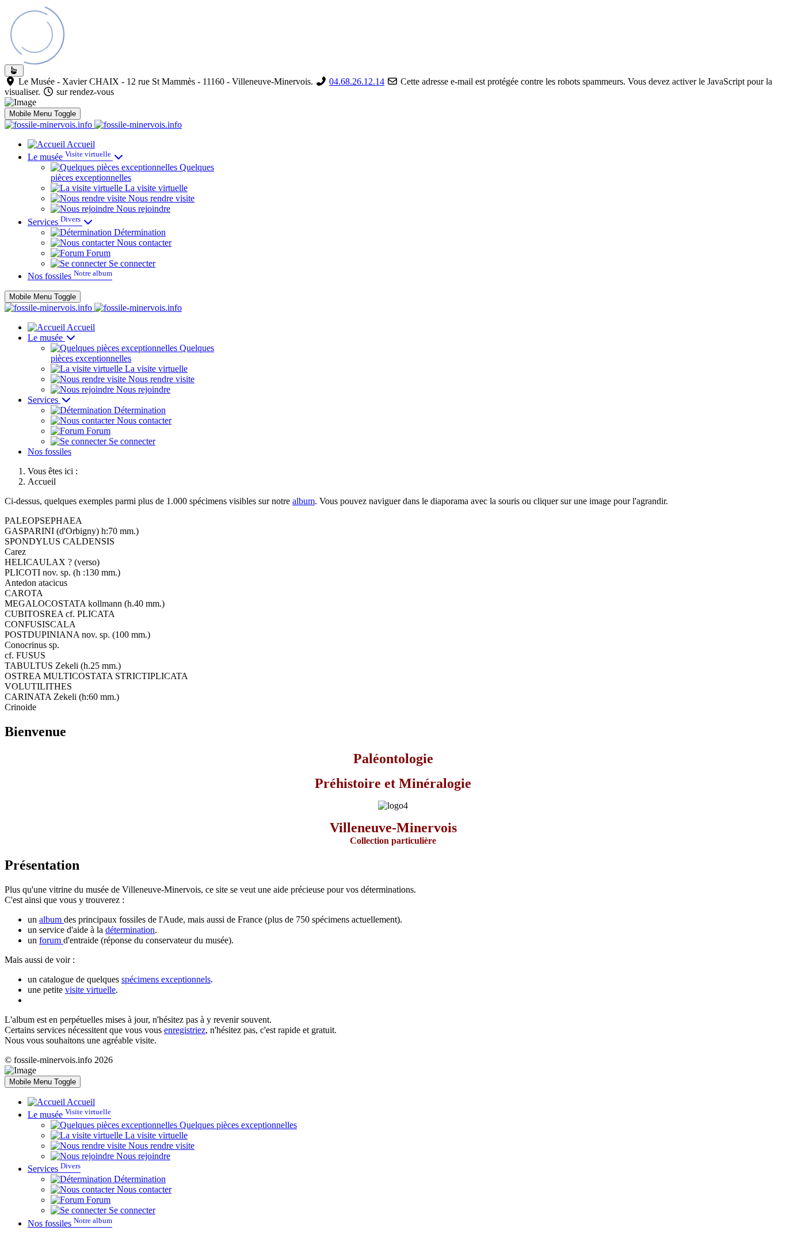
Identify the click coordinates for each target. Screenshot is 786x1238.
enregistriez (184, 1030)
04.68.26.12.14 (356, 81)
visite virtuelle (90, 990)
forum (51, 940)
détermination (130, 930)
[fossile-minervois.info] (93, 124)
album (303, 501)
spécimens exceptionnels (166, 979)
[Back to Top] (14, 70)
